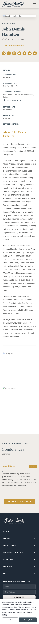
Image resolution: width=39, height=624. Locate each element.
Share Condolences (13, 45)
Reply (33, 466)
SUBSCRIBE (19, 597)
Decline (10, 620)
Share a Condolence (20, 501)
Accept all (28, 620)
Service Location (12, 100)
